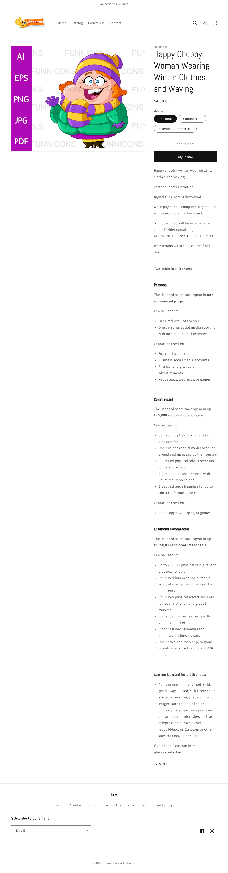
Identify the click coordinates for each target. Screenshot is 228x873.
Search (60, 805)
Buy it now (185, 157)
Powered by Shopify (124, 862)
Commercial (192, 119)
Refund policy (162, 805)
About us (76, 805)
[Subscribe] (86, 830)
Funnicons (107, 862)
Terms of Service (137, 805)
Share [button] (163, 764)
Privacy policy (111, 805)
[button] (195, 23)
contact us (173, 752)
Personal (165, 119)
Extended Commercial (175, 129)
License (92, 805)
